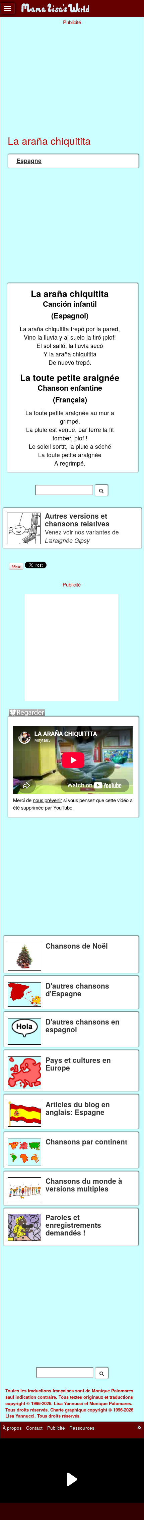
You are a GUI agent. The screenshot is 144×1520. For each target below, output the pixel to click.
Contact (34, 1427)
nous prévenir (47, 800)
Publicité (56, 1427)
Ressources (81, 1427)
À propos (12, 1427)
